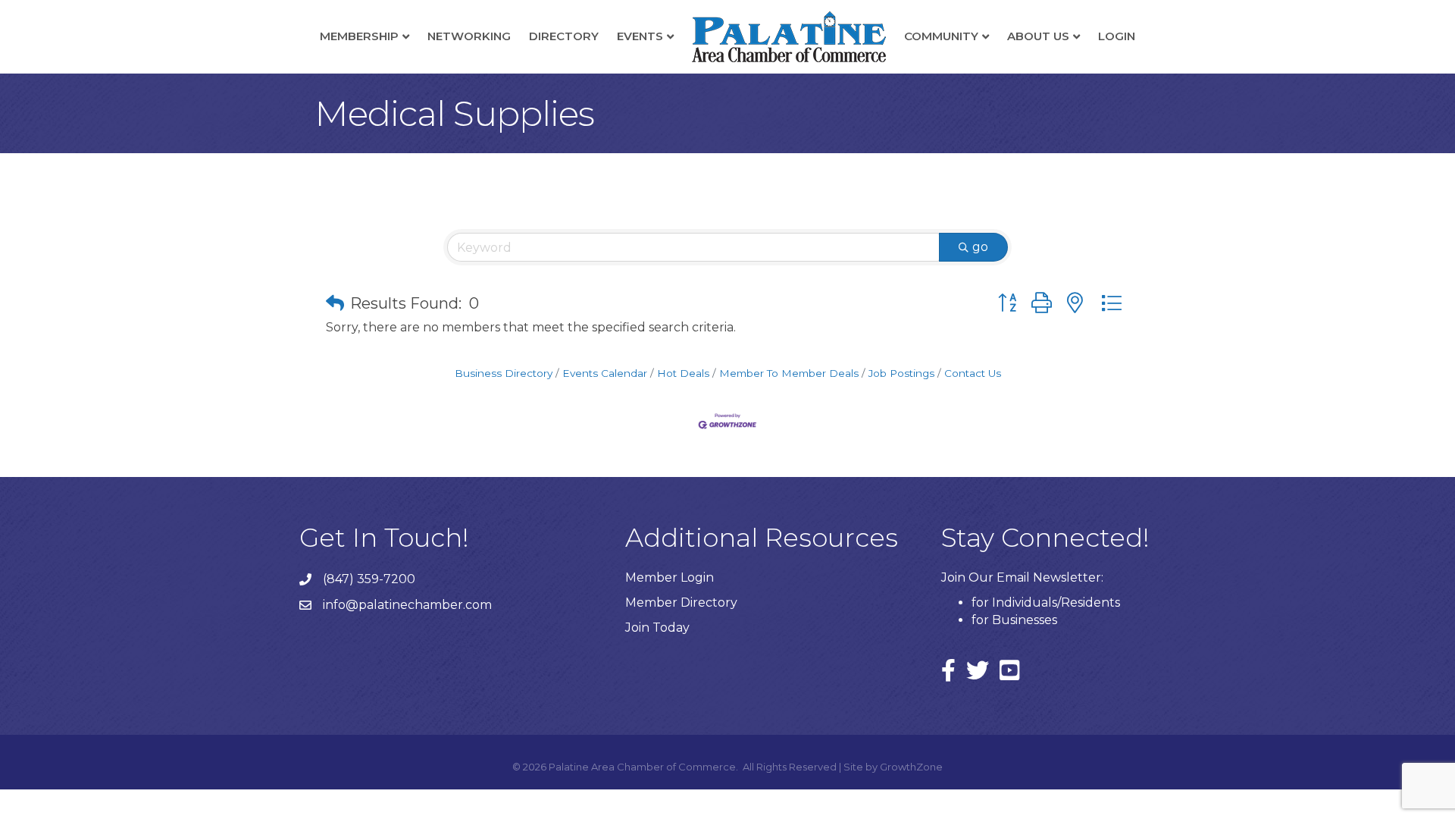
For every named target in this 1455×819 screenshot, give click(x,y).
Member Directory (681, 602)
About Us (1038, 36)
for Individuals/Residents (1046, 602)
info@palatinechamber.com (407, 605)
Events (640, 36)
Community (941, 36)
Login (1116, 36)
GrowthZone (911, 767)
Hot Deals (683, 373)
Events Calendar (604, 373)
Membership (359, 36)
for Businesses (1014, 620)
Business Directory (503, 373)
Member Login (669, 577)
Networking (469, 36)
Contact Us (972, 373)
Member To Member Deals (789, 373)
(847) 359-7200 (369, 579)
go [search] (980, 247)
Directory (564, 36)
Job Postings (901, 373)
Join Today (657, 627)
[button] (335, 303)
